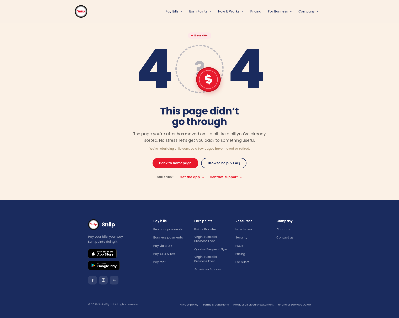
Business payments (168, 237)
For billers (242, 262)
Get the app (192, 177)
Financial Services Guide (294, 305)
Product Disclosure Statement (253, 305)
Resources (243, 221)
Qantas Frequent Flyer (210, 249)
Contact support (226, 177)
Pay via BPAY (162, 246)
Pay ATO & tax (164, 254)
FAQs (239, 246)
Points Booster (205, 229)
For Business (278, 11)
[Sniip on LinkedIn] (114, 280)
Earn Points (198, 11)
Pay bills (160, 221)
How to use (243, 229)
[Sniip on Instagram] (103, 280)
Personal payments (168, 229)
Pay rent (159, 262)
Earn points (203, 221)
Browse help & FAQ (224, 163)
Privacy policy (189, 305)
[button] (180, 11)
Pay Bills (171, 11)
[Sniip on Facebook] (92, 280)
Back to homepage (175, 163)
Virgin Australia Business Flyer (205, 239)
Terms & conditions (216, 305)
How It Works (228, 11)
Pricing (255, 11)
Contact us (284, 237)
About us (283, 229)
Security (241, 237)
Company (306, 11)
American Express (207, 269)
